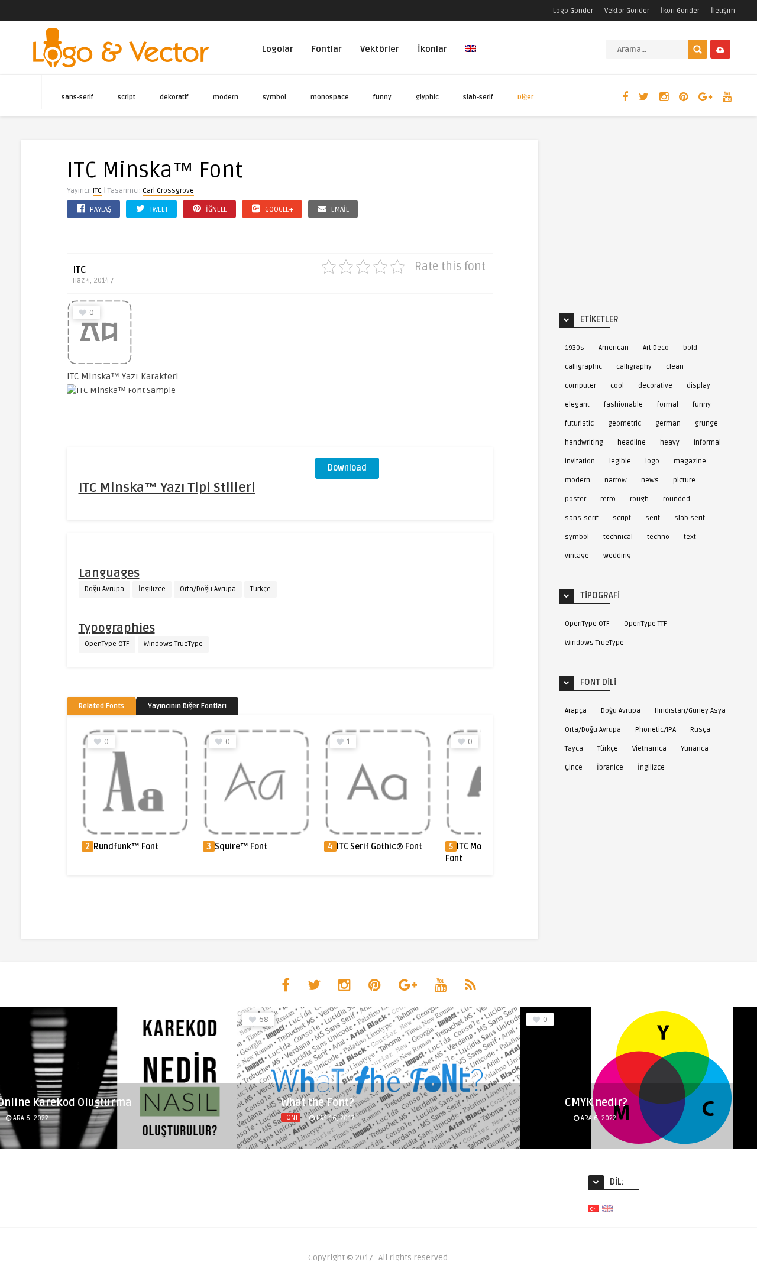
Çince (574, 767)
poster (575, 499)
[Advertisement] (404, 373)
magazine (690, 461)
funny (382, 97)
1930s (574, 347)
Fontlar (327, 49)
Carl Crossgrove (168, 190)
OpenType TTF (645, 623)
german (668, 423)
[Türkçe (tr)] (593, 1208)
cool (617, 385)
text (690, 537)
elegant (577, 404)
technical (618, 537)
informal (707, 442)
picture (684, 480)
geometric (624, 423)
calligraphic (583, 366)
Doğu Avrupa (104, 589)
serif (652, 518)
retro (608, 499)
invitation (580, 461)
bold (690, 347)
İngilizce (152, 589)
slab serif (689, 518)
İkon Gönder (680, 11)
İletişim (723, 11)
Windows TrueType (173, 644)
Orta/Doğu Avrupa (208, 589)
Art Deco (656, 347)
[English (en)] (607, 1208)
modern (225, 97)
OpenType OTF (107, 644)
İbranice (610, 767)
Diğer (525, 97)
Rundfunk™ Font (125, 847)
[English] (471, 55)
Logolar (277, 49)
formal (667, 404)
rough (639, 499)
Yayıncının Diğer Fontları (187, 706)
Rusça (700, 729)
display (698, 385)
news (650, 480)
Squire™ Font (241, 847)
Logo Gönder (573, 11)
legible (620, 461)
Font (290, 1117)
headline (631, 442)
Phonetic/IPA (655, 729)
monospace (329, 97)
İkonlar (432, 49)
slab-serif (478, 97)
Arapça (576, 710)
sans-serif (77, 97)
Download (347, 468)
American (614, 347)
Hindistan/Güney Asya (690, 710)
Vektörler (379, 49)
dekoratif (174, 97)
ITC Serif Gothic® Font (379, 847)
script (126, 97)
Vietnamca (649, 748)
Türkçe (260, 589)
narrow (615, 480)
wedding (617, 555)
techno (658, 537)
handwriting (584, 442)
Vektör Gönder (626, 11)
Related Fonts (101, 706)
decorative (655, 385)
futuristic (579, 423)
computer (580, 385)
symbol (274, 97)
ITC (97, 190)
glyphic (427, 97)
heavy (670, 442)
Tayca (574, 748)
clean (675, 366)
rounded (676, 499)
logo (652, 461)
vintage (577, 555)
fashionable (623, 404)
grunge (706, 423)
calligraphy (634, 366)
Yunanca (695, 748)
